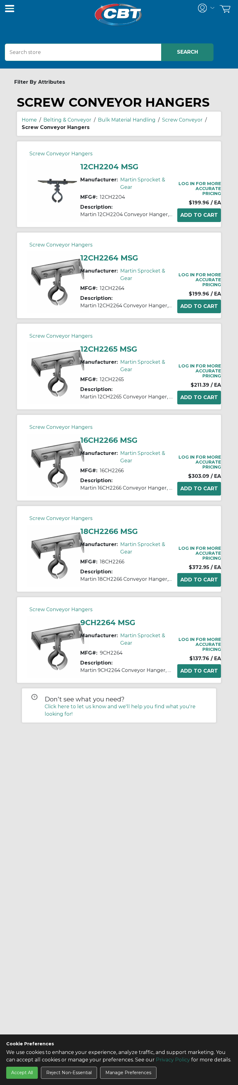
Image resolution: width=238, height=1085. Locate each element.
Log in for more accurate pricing (199, 188)
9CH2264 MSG (107, 622)
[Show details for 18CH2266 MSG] (58, 555)
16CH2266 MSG (109, 440)
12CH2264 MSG (109, 257)
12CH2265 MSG (108, 349)
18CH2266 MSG (109, 531)
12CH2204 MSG (109, 166)
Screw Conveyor (182, 120)
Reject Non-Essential (69, 1072)
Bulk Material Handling (127, 120)
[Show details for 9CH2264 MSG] (58, 646)
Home (29, 120)
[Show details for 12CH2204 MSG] (58, 190)
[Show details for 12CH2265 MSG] (58, 373)
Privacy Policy (173, 1060)
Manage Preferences (128, 1072)
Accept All (22, 1072)
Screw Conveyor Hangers (60, 154)
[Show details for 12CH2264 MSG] (58, 282)
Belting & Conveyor (67, 120)
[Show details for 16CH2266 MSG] (58, 464)
